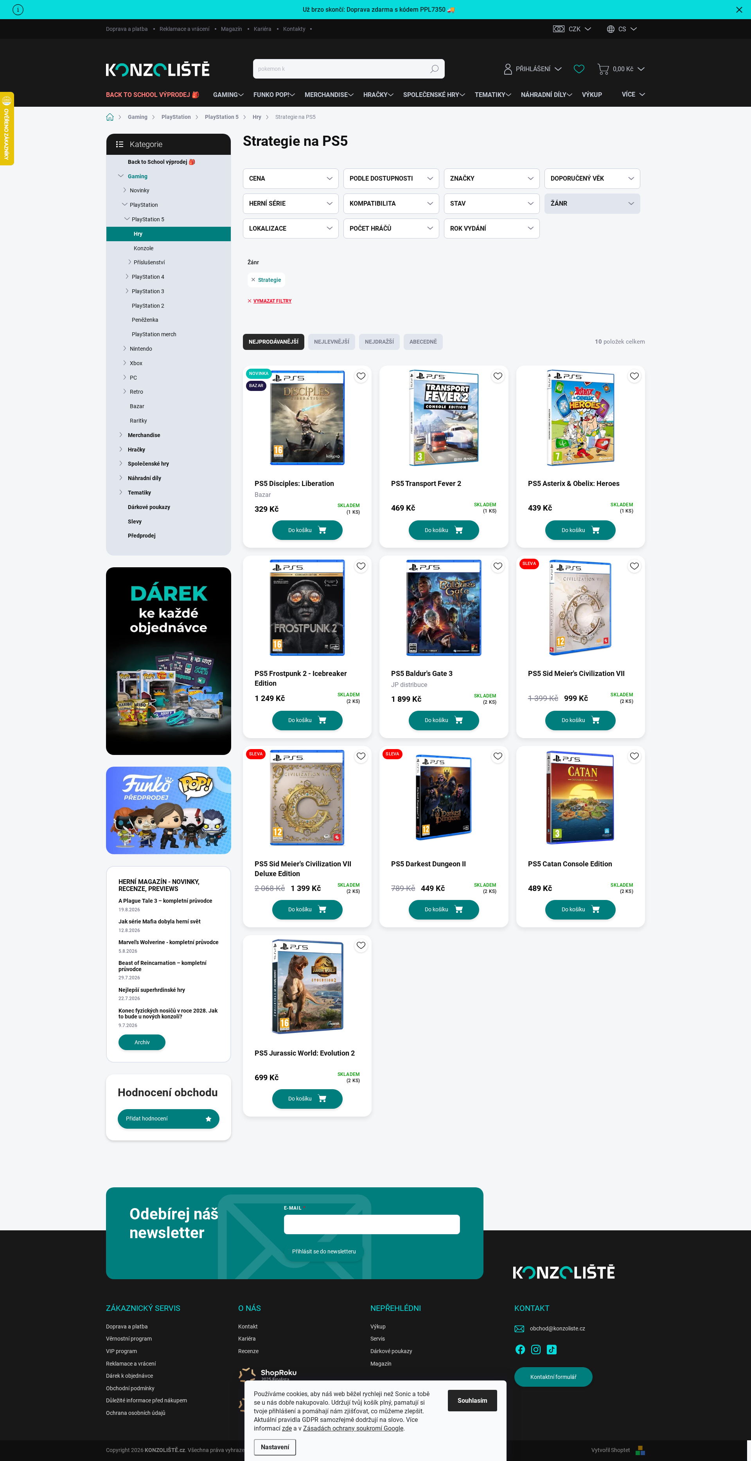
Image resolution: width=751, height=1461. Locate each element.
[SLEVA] (580, 611)
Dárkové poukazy (149, 507)
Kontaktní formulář (553, 1377)
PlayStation (144, 205)
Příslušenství (149, 262)
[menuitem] (155, 95)
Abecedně (423, 342)
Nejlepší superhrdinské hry (152, 990)
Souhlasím (472, 1400)
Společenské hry (148, 464)
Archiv (142, 1042)
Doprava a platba (127, 29)
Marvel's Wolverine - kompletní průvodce (169, 942)
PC (133, 378)
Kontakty (294, 29)
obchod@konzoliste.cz (557, 1328)
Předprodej (142, 535)
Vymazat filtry (272, 301)
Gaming (137, 176)
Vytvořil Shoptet (610, 1450)
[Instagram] (536, 1348)
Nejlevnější (331, 342)
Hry (138, 234)
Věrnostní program (129, 1339)
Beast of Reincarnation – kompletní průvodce (163, 966)
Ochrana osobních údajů (135, 1413)
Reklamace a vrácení (184, 29)
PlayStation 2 (148, 306)
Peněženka (145, 320)
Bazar (137, 406)
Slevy (135, 521)
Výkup (378, 1326)
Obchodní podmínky (130, 1388)
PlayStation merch (154, 334)
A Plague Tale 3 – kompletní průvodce (165, 901)
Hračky (136, 449)
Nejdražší (379, 342)
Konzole (143, 248)
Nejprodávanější (273, 342)
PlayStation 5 (148, 219)
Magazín (231, 29)
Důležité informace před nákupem (146, 1400)
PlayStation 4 (148, 277)
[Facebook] (520, 1348)
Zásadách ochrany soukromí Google (353, 1428)
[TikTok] (551, 1348)
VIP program (121, 1351)
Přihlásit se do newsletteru (324, 1251)
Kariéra (262, 29)
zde (287, 1428)
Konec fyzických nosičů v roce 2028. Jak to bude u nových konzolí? (168, 1013)
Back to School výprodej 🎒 (161, 162)
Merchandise (144, 435)
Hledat (435, 69)
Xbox (136, 363)
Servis (377, 1339)
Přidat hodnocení (146, 1118)
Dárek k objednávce (129, 1376)
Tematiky (139, 492)
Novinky (139, 190)
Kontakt (248, 1326)
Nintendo (141, 349)
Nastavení (275, 1447)
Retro (136, 392)
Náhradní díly (144, 478)
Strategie (269, 280)
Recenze (248, 1351)
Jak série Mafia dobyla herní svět (160, 921)
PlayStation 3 (148, 291)
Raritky (138, 421)
